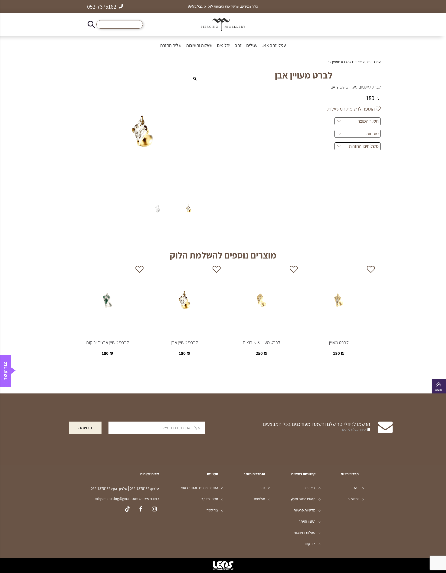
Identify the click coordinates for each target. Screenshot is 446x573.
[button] (91, 24)
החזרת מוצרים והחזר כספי (199, 487)
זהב (238, 45)
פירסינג (357, 61)
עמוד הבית (373, 61)
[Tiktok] (127, 509)
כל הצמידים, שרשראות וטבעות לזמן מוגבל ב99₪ (223, 6)
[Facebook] (140, 509)
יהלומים (223, 45)
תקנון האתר (307, 521)
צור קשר (309, 543)
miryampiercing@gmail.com (116, 498)
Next (67, 319)
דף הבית (309, 487)
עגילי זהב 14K (274, 45)
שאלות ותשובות (199, 45)
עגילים (251, 45)
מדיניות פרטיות (304, 510)
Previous (379, 319)
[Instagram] (154, 509)
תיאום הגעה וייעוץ (303, 499)
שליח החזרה (170, 45)
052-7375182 (139, 488)
